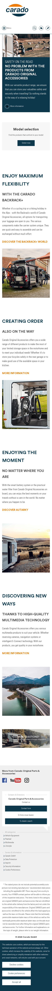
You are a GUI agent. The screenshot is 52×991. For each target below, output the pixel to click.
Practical (8, 839)
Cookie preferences (16, 973)
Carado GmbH (10, 856)
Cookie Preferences (12, 870)
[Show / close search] (34, 28)
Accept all (16, 982)
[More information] (26, 739)
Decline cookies (16, 965)
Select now (26, 143)
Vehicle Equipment (12, 836)
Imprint (8, 863)
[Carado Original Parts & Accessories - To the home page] (17, 10)
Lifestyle (8, 846)
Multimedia (9, 843)
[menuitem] (48, 28)
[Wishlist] (48, 28)
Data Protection (11, 860)
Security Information (13, 867)
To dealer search (26, 821)
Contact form (26, 809)
